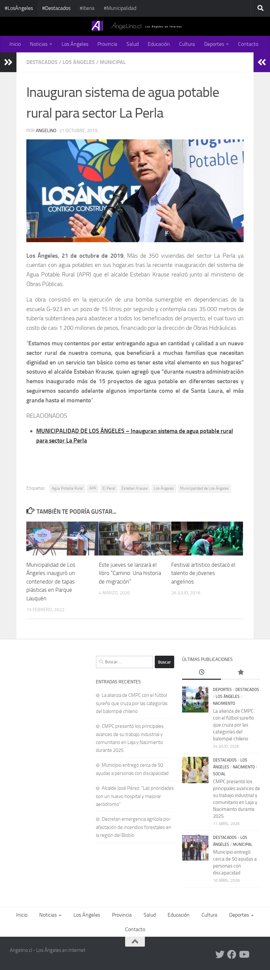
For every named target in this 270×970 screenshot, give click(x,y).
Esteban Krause (135, 488)
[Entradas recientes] (201, 673)
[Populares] (240, 673)
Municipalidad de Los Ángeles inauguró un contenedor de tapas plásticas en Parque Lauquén (50, 581)
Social (219, 774)
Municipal (113, 62)
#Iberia (87, 8)
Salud (132, 44)
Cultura (187, 44)
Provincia (107, 44)
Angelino (46, 130)
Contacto (248, 44)
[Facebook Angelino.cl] (231, 954)
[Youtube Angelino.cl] (243, 954)
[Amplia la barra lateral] (8, 62)
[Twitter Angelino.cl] (220, 954)
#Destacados (56, 8)
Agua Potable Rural (67, 488)
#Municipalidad (120, 8)
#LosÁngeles (19, 8)
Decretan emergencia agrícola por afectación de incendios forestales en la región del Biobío (133, 827)
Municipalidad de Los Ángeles (204, 488)
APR (92, 488)
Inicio (15, 44)
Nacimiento (224, 703)
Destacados (42, 62)
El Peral (108, 488)
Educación (159, 44)
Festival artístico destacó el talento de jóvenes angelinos (203, 573)
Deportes (214, 44)
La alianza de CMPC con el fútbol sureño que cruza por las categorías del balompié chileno (132, 703)
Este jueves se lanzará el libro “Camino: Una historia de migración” (130, 573)
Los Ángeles (75, 44)
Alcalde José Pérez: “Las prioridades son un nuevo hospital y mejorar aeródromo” (135, 796)
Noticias (38, 44)
